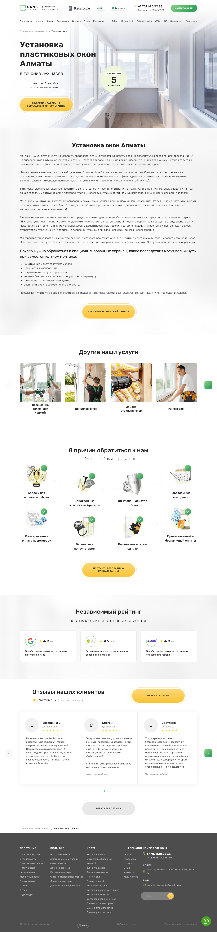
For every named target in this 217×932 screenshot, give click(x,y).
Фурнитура (26, 894)
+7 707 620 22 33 (150, 6)
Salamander (176, 21)
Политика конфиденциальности (181, 924)
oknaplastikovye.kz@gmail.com (164, 885)
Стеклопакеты (28, 859)
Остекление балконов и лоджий (40, 408)
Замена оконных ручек (100, 903)
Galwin (140, 21)
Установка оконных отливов (103, 890)
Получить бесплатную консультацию (108, 569)
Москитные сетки (30, 876)
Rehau (115, 21)
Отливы (24, 890)
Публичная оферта (126, 924)
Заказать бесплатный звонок (108, 311)
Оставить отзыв (158, 695)
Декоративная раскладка (65, 885)
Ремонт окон (176, 408)
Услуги (39, 21)
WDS (157, 21)
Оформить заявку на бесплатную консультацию (46, 104)
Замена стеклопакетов (131, 408)
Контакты (98, 21)
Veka (149, 21)
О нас (87, 21)
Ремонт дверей (95, 881)
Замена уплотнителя (99, 912)
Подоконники (28, 881)
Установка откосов (98, 894)
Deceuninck (127, 21)
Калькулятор (131, 876)
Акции (49, 21)
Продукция (26, 21)
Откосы (24, 885)
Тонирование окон (97, 885)
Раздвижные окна (60, 872)
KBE (165, 21)
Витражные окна (60, 854)
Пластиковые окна (30, 854)
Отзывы (76, 21)
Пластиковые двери (31, 863)
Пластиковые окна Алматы (33, 31)
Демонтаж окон (86, 408)
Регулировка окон (97, 872)
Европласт (191, 21)
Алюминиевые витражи (64, 859)
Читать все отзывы (109, 808)
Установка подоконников (101, 899)
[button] (208, 385)
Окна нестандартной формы (66, 876)
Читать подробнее (97, 774)
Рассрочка (63, 21)
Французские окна (61, 881)
